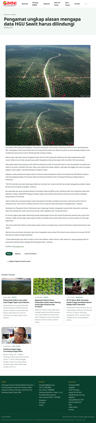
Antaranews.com (18, 246)
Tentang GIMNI (35, 4)
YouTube (42, 403)
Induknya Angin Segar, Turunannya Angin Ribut (13, 350)
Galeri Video (73, 407)
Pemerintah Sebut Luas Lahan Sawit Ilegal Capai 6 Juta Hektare (16, 301)
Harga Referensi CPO (76, 400)
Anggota (72, 387)
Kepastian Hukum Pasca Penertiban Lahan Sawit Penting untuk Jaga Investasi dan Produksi (48, 303)
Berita (9, 254)
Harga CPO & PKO (75, 392)
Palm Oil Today (57, 4)
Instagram (42, 400)
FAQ (70, 405)
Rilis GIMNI (16, 346)
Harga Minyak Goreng (76, 395)
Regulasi (47, 4)
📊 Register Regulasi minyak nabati (18, 261)
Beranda (25, 4)
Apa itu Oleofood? (75, 402)
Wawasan (79, 297)
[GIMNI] (10, 3)
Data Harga (67, 4)
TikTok (41, 405)
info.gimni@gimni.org (46, 385)
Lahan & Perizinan (30, 254)
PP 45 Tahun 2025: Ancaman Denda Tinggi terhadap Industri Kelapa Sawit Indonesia (79, 302)
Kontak (77, 4)
